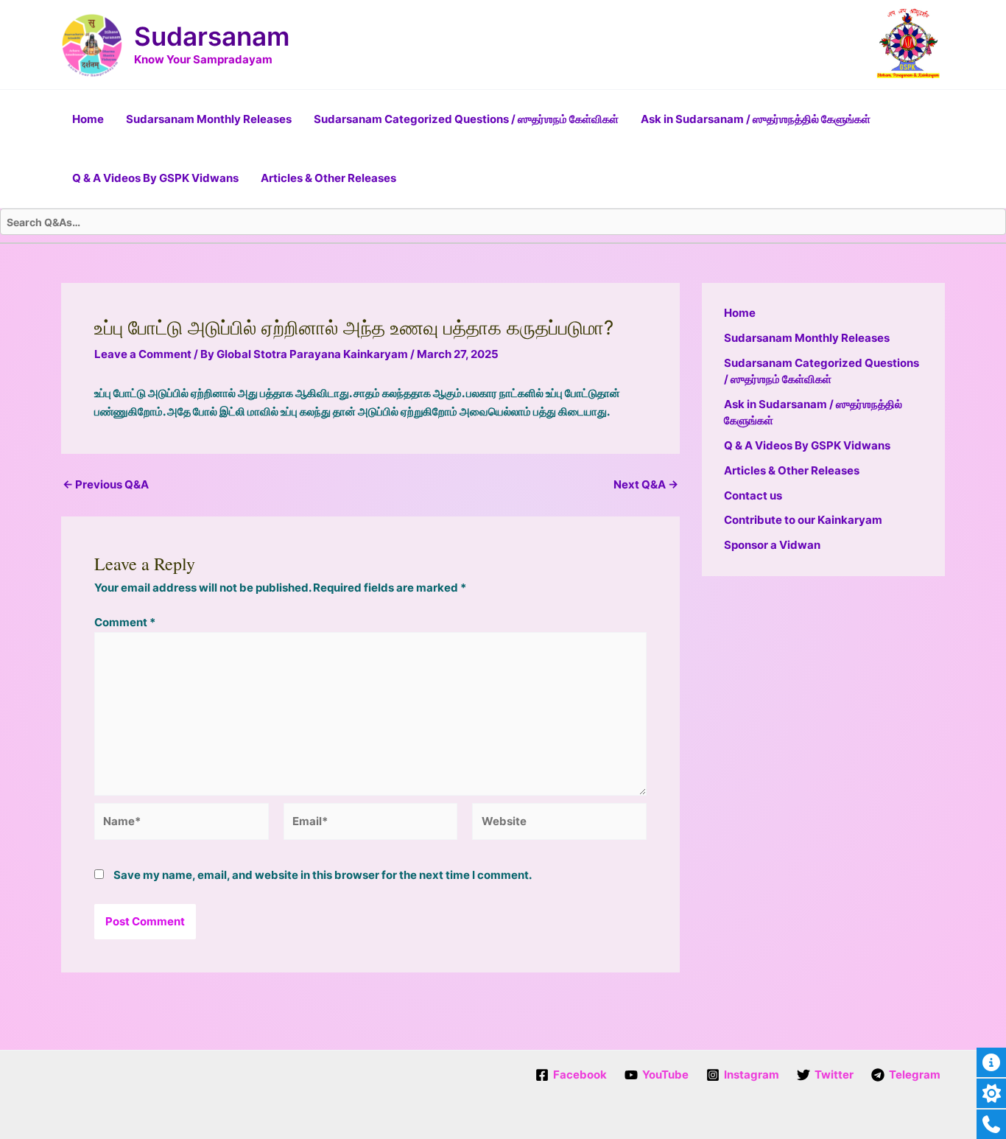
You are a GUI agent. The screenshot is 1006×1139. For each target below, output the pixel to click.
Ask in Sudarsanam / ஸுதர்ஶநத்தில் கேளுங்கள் (755, 119)
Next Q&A (645, 484)
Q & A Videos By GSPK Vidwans (155, 178)
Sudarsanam (211, 36)
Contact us (753, 495)
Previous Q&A (106, 484)
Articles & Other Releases (328, 178)
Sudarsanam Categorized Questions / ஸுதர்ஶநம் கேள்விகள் (466, 119)
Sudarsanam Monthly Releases (209, 119)
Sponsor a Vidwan (772, 545)
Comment (124, 622)
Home (88, 119)
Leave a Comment (142, 354)
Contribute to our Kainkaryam (803, 520)
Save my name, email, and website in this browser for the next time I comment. (322, 875)
